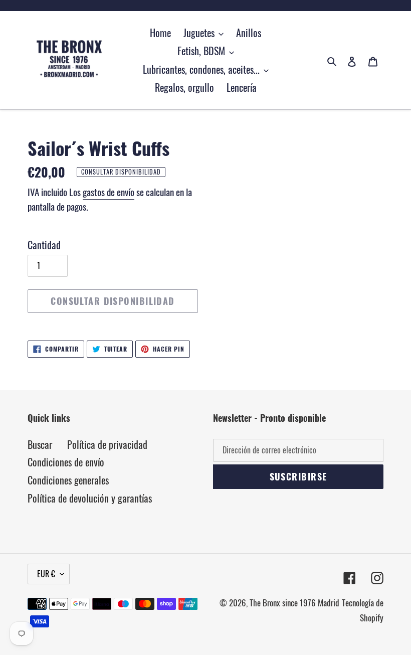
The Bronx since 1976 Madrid (294, 602)
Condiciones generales (68, 479)
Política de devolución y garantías (90, 498)
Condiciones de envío (66, 461)
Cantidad (44, 244)
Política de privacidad (107, 444)
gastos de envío (108, 192)
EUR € (46, 574)
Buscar (40, 444)
